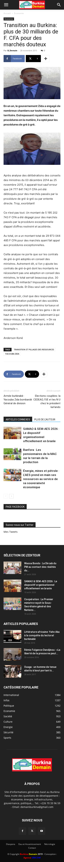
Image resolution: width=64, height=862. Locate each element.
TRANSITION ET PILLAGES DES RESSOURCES (34, 349)
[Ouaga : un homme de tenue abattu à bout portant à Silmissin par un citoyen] (12, 671)
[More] (45, 58)
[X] (32, 831)
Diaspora (10, 844)
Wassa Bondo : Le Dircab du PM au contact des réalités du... (40, 567)
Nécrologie (49, 844)
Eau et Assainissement (29, 844)
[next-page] (11, 496)
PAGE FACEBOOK (15, 506)
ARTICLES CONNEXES (18, 419)
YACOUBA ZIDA (12, 353)
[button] (6, 5)
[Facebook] (22, 831)
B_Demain (12, 50)
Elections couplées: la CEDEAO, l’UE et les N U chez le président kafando (46, 401)
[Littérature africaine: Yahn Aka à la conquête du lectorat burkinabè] (12, 636)
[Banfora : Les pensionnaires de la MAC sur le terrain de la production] (12, 454)
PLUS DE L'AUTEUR (44, 419)
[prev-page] (6, 496)
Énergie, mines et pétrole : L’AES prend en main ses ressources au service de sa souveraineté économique (41, 479)
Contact (32, 847)
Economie (19, 13)
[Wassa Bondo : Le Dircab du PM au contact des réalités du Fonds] (12, 568)
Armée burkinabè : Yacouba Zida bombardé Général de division (18, 399)
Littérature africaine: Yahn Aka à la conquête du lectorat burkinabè (42, 635)
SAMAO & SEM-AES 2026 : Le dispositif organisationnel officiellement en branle (40, 585)
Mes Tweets (11, 531)
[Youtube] (41, 831)
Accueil (7, 13)
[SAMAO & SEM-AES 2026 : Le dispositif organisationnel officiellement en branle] (12, 433)
